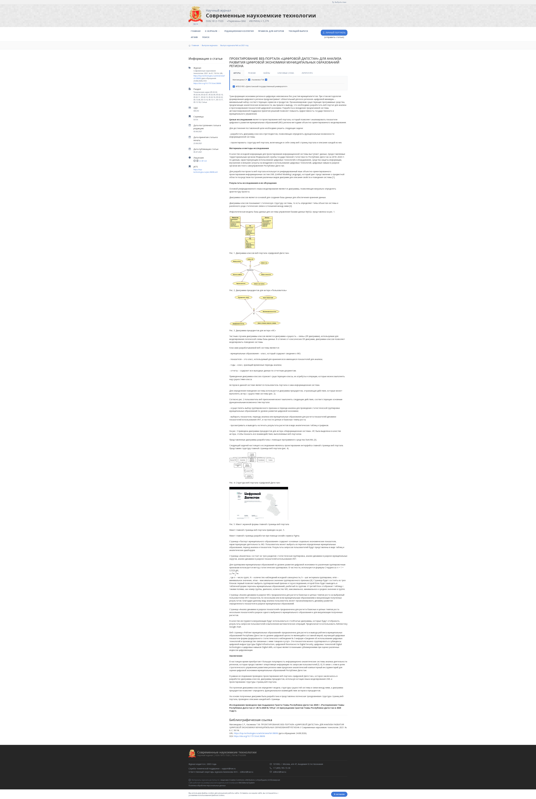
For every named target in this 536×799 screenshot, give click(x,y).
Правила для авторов (271, 31)
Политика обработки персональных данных (207, 785)
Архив (194, 37)
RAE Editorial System (247, 783)
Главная (195, 31)
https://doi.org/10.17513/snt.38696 (207, 83)
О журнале (211, 31)
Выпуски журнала (209, 45)
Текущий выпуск (298, 31)
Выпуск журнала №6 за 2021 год (234, 45)
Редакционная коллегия (239, 31)
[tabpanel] (288, 83)
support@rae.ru (229, 768)
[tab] (236, 73)
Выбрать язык (340, 2)
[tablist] (288, 73)
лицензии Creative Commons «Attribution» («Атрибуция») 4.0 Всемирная (250, 780)
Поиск (206, 37)
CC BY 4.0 (203, 161)
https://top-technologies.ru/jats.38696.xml (205, 170)
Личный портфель (336, 32)
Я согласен (339, 794)
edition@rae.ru (246, 772)
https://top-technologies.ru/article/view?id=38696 (256, 733)
